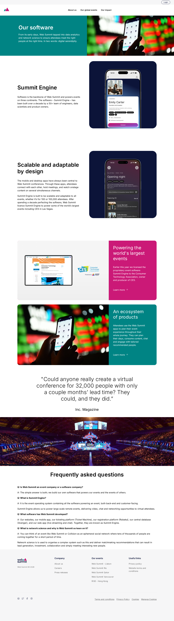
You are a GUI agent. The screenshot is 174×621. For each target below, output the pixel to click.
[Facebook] (27, 598)
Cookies (135, 599)
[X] (23, 598)
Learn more (119, 289)
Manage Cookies (149, 599)
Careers (58, 568)
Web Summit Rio (99, 568)
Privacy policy (135, 564)
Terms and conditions (104, 599)
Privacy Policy (123, 599)
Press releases (61, 572)
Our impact (106, 10)
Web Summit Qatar (100, 572)
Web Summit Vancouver (103, 577)
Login (166, 2)
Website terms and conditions (137, 569)
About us (72, 10)
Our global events (88, 10)
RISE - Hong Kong (100, 581)
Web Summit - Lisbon (101, 564)
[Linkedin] (18, 598)
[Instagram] (31, 598)
